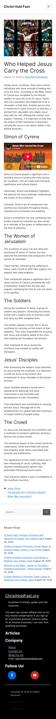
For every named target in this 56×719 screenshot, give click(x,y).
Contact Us (15, 651)
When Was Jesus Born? (19, 496)
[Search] (46, 512)
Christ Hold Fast (17, 7)
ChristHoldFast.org (22, 595)
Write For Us (15, 655)
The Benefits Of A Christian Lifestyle (26, 492)
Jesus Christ (13, 488)
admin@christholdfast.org (28, 658)
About (12, 647)
